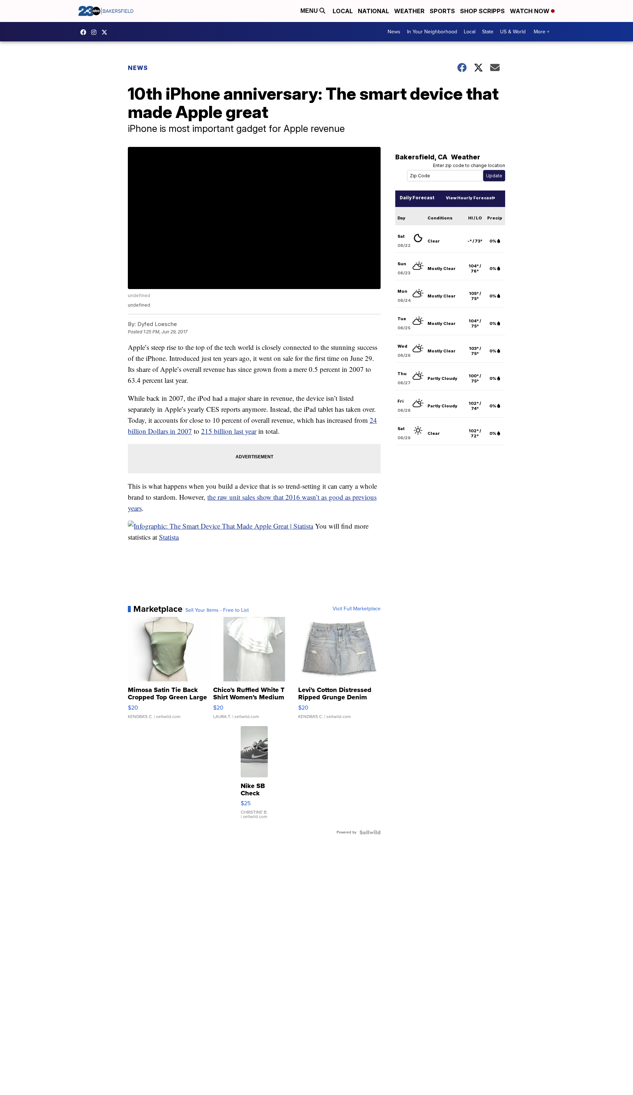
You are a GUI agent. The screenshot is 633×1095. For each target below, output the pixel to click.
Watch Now (530, 11)
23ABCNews (95, 32)
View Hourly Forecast (469, 197)
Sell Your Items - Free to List (217, 610)
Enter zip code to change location (469, 165)
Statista (169, 536)
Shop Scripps (482, 11)
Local (343, 11)
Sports (442, 11)
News (394, 32)
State (487, 32)
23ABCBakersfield (85, 32)
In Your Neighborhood (432, 32)
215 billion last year (228, 431)
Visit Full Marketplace (357, 608)
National (373, 11)
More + (541, 32)
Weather (409, 11)
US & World (513, 32)
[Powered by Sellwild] (370, 832)
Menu (309, 11)
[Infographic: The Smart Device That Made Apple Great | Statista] (220, 525)
